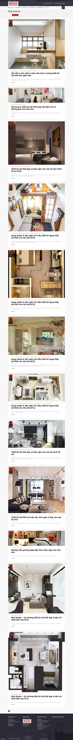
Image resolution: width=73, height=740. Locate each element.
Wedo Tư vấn (24, 104)
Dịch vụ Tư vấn (11, 7)
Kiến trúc (19, 104)
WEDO (13, 738)
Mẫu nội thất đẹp (32, 7)
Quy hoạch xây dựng (44, 299)
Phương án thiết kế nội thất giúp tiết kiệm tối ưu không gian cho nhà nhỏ (33, 108)
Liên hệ (47, 7)
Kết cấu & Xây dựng (34, 233)
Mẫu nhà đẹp (25, 7)
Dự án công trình (18, 7)
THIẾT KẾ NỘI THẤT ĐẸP (11, 720)
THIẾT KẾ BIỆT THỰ (11, 719)
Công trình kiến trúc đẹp (27, 233)
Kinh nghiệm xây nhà (40, 7)
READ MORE (13, 82)
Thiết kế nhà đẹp (14, 104)
